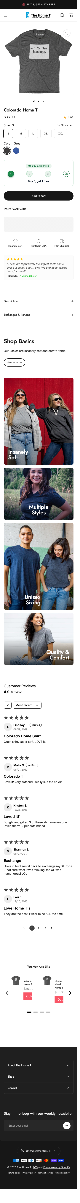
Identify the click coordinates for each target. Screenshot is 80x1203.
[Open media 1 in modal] (67, 33)
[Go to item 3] (43, 101)
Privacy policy (29, 1173)
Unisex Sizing (33, 599)
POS (35, 1167)
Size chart (67, 125)
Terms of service (45, 1173)
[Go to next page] (52, 928)
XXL (60, 133)
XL (46, 133)
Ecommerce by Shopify (56, 1167)
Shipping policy (62, 1173)
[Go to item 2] (38, 101)
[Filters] (8, 705)
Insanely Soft (18, 454)
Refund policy (14, 1173)
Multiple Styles (38, 509)
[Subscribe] (67, 1125)
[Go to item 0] (34, 101)
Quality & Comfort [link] (57, 655)
